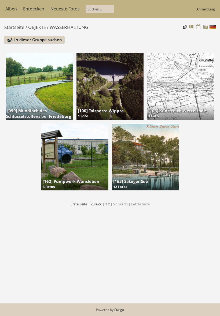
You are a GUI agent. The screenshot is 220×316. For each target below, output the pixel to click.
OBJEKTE (37, 27)
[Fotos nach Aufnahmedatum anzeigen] (205, 27)
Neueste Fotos (65, 9)
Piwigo (119, 309)
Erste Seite (79, 204)
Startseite (14, 27)
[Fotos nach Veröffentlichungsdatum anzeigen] (198, 27)
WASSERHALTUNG (69, 27)
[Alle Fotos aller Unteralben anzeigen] (191, 27)
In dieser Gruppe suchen (38, 39)
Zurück (96, 204)
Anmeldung (205, 9)
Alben (11, 9)
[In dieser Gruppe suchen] (184, 27)
